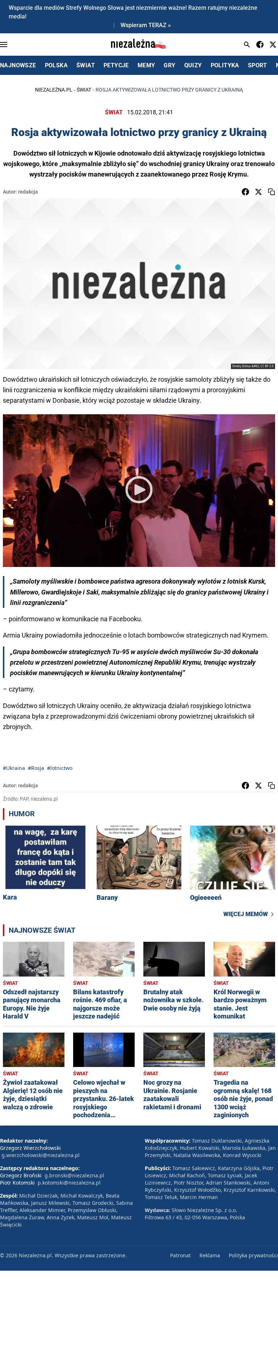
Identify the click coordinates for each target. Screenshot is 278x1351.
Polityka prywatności (253, 1255)
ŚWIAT (85, 65)
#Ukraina (14, 768)
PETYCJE (116, 65)
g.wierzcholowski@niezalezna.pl (40, 1155)
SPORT (257, 65)
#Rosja (36, 768)
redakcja (28, 192)
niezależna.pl (53, 90)
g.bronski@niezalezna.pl (74, 1175)
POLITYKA (225, 65)
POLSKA (56, 65)
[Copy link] (271, 191)
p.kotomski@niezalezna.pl (69, 1182)
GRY (169, 65)
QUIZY (193, 65)
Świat (84, 90)
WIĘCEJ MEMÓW (245, 914)
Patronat (180, 1255)
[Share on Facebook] (245, 191)
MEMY (146, 65)
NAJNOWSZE (18, 65)
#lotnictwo (59, 768)
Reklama (209, 1255)
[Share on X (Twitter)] (258, 191)
